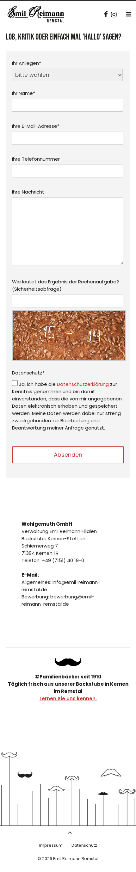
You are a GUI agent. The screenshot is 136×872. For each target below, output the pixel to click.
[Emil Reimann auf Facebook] (106, 14)
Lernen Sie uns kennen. (68, 698)
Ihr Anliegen (26, 63)
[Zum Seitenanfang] (70, 832)
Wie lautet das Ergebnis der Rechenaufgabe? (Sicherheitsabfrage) (65, 285)
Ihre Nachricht (28, 192)
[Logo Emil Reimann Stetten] (36, 15)
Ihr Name (23, 93)
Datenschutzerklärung (83, 384)
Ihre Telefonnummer (36, 159)
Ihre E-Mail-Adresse (35, 126)
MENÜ (128, 14)
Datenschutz (28, 372)
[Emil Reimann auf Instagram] (114, 14)
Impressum (51, 845)
